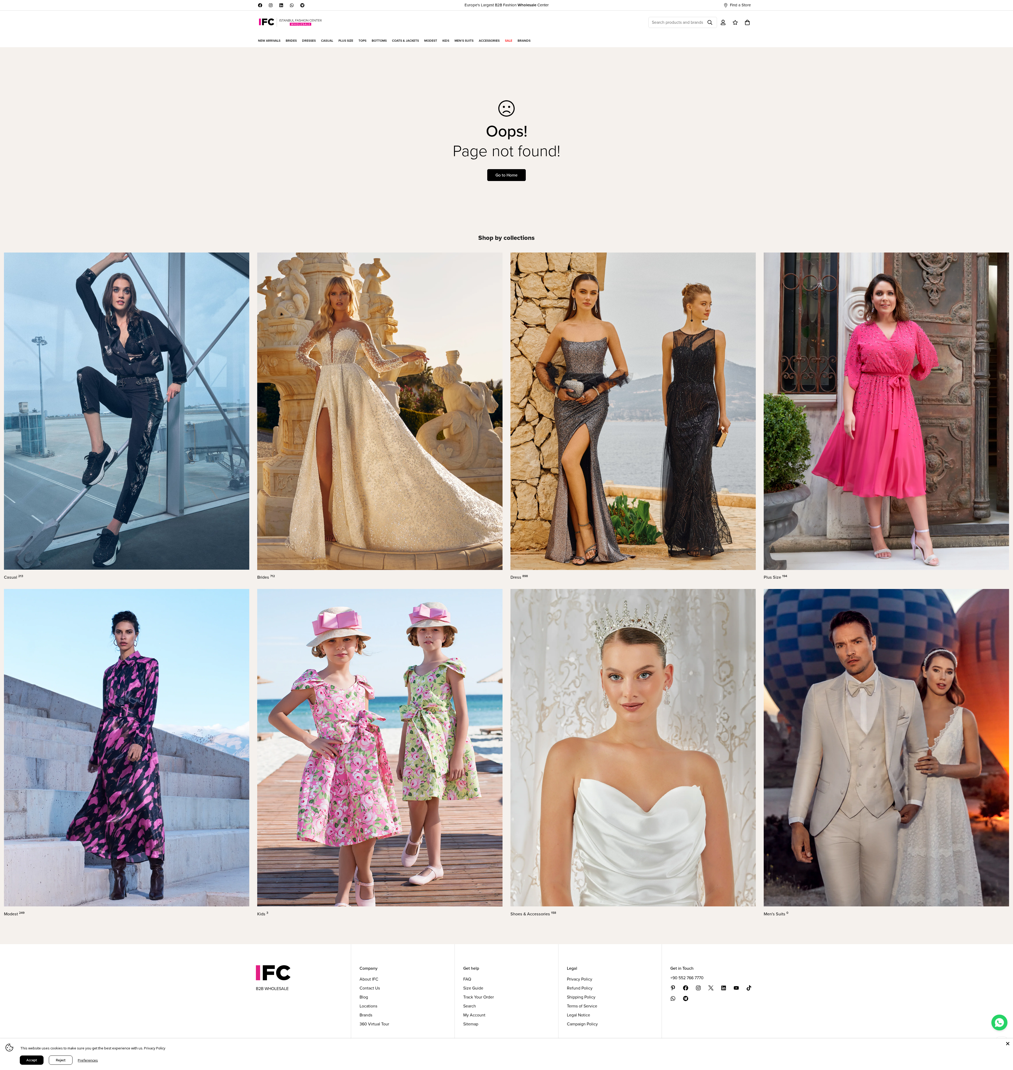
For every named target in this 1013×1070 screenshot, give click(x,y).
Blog (364, 997)
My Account (474, 1015)
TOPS (362, 40)
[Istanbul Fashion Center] (290, 22)
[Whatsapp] (292, 5)
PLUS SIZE (345, 40)
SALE (508, 40)
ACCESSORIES (489, 40)
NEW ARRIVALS (269, 40)
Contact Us (370, 988)
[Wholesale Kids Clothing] (380, 747)
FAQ (467, 979)
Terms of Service (582, 1006)
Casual (13, 577)
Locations (368, 1006)
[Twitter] (711, 988)
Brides (266, 577)
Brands (366, 1015)
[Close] (1007, 1043)
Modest (14, 914)
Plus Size (775, 577)
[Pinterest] (673, 988)
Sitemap (470, 1024)
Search (469, 1006)
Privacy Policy (579, 979)
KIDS (445, 40)
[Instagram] (271, 5)
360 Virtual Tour (374, 1024)
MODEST (430, 40)
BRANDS (524, 40)
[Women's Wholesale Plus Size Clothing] (886, 411)
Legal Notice (578, 1015)
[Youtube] (736, 988)
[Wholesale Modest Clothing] (126, 747)
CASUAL (327, 40)
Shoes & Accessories (533, 914)
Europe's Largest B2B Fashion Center (507, 5)
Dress (519, 577)
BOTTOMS (379, 40)
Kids (262, 914)
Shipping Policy (581, 997)
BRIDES (291, 40)
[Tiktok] (749, 988)
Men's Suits (776, 914)
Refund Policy (579, 988)
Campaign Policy (582, 1024)
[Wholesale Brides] (380, 411)
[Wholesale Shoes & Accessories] (633, 747)
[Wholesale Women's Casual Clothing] (126, 411)
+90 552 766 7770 (687, 978)
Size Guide (473, 988)
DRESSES (309, 40)
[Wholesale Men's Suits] (886, 747)
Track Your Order (478, 997)
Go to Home (506, 175)
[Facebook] (260, 5)
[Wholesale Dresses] (633, 411)
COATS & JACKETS (405, 40)
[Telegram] (302, 5)
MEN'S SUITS (464, 40)
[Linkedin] (281, 5)
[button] (747, 22)
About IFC (369, 979)
